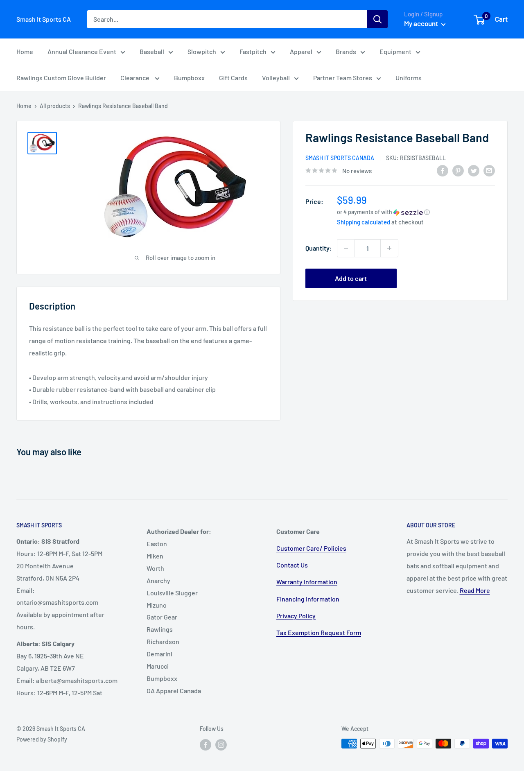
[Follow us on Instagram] (221, 744)
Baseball (152, 51)
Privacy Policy (296, 616)
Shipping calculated (363, 222)
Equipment (395, 51)
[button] (416, 212)
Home (24, 51)
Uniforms (408, 77)
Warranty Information (306, 582)
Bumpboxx (189, 77)
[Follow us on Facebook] (205, 744)
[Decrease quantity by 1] (346, 248)
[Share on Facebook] (442, 170)
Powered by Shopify (41, 739)
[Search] (377, 19)
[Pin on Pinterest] (458, 170)
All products (55, 105)
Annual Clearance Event (81, 51)
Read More (475, 590)
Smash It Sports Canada (339, 157)
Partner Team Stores (342, 77)
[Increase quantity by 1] (389, 248)
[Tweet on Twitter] (473, 170)
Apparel (301, 51)
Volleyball (276, 77)
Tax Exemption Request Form (318, 632)
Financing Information (307, 599)
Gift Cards (233, 77)
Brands (346, 51)
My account (421, 23)
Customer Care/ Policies (311, 548)
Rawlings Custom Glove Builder (61, 77)
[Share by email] (489, 170)
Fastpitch (253, 51)
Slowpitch (201, 51)
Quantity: (318, 248)
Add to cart (351, 278)
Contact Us (292, 565)
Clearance (135, 77)
